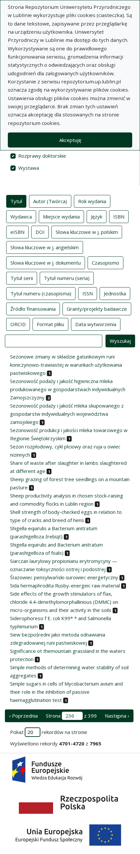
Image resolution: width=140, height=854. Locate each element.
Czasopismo (105, 262)
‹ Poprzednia (23, 715)
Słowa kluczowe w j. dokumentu (45, 262)
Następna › (117, 715)
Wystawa (28, 168)
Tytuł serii (21, 278)
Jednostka (115, 293)
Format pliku (50, 324)
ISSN (87, 293)
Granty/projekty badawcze (97, 308)
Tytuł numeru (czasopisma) (40, 293)
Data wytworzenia (95, 324)
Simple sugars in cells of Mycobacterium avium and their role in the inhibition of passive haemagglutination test (66, 691)
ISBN (118, 216)
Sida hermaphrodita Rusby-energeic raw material (65, 585)
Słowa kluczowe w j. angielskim (44, 247)
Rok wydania (92, 201)
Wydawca (21, 216)
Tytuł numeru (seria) (67, 278)
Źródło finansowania (33, 308)
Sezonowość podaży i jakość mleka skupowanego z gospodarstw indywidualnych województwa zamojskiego (67, 413)
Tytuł (16, 201)
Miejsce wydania (61, 216)
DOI (40, 232)
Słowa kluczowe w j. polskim (87, 232)
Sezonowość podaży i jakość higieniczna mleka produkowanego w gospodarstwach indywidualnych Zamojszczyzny (67, 389)
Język (96, 216)
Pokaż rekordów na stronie (48, 732)
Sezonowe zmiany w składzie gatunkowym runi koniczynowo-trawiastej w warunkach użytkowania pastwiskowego (66, 364)
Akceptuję (70, 140)
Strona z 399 (71, 715)
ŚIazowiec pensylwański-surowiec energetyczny (64, 577)
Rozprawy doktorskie (42, 155)
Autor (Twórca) (50, 201)
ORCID (18, 324)
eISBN (17, 232)
